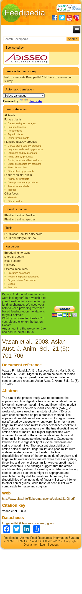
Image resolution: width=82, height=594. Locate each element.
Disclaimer (31, 544)
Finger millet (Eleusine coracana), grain (28, 523)
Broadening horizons (17, 252)
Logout (54, 544)
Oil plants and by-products (22, 153)
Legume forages (17, 127)
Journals (12, 287)
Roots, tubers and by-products (25, 160)
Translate (35, 101)
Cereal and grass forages (22, 123)
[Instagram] (76, 18)
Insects (12, 189)
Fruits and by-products (20, 156)
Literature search (14, 256)
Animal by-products (18, 178)
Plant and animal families (20, 215)
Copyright (70, 541)
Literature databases (19, 273)
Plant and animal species (20, 219)
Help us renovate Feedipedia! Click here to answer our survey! (38, 79)
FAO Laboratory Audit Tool (20, 238)
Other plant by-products (21, 171)
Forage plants (12, 119)
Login (43, 544)
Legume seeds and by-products (25, 149)
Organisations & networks (22, 280)
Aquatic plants (15, 134)
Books (11, 283)
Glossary (9, 265)
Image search (12, 260)
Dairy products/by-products (23, 182)
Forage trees (15, 130)
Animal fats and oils (18, 186)
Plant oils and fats (17, 167)
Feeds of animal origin (18, 175)
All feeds (9, 115)
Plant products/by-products (20, 141)
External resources (16, 269)
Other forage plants (18, 138)
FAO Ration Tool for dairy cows (23, 234)
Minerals (12, 197)
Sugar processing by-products (24, 163)
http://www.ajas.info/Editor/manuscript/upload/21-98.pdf (38, 498)
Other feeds (11, 193)
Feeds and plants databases (23, 276)
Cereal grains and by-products (24, 145)
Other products (16, 201)
